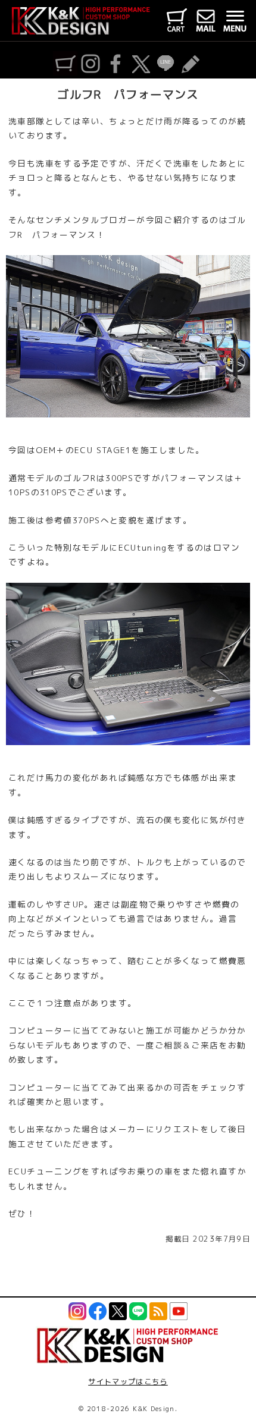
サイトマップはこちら (128, 1382)
